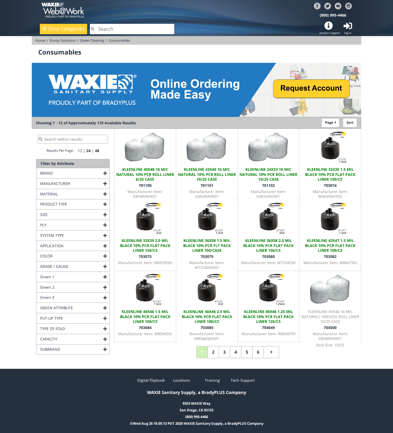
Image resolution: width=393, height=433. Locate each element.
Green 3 (69, 297)
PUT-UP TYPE (73, 318)
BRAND (68, 173)
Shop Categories (66, 28)
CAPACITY (70, 339)
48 (97, 150)
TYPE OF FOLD (74, 328)
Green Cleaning (92, 40)
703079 (207, 256)
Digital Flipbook (151, 380)
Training (212, 380)
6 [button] (258, 352)
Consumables (119, 40)
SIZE (65, 214)
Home (40, 40)
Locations (181, 380)
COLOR (68, 255)
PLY (65, 224)
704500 (330, 327)
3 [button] (224, 352)
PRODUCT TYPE (74, 204)
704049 (268, 327)
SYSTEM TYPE (73, 235)
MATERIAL (70, 193)
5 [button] (247, 352)
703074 (330, 185)
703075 (145, 256)
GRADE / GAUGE (74, 266)
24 (88, 150)
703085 (207, 327)
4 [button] (235, 352)
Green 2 (69, 287)
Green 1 (69, 276)
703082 (330, 256)
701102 (268, 185)
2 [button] (213, 352)
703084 (145, 327)
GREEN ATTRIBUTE (74, 307)
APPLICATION (73, 245)
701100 (145, 185)
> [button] (271, 352)
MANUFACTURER (74, 183)
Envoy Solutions (62, 40)
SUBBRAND (71, 349)
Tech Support (243, 380)
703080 (268, 256)
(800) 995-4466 (333, 15)
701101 (207, 185)
